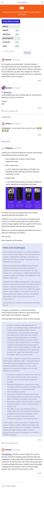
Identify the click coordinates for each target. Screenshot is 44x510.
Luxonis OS (6, 42)
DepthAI (5, 30)
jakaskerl (7, 128)
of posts (21, 2)
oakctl (5, 46)
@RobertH (7, 93)
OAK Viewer (6, 34)
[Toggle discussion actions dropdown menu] (42, 2)
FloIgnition (8, 454)
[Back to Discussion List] (2, 2)
